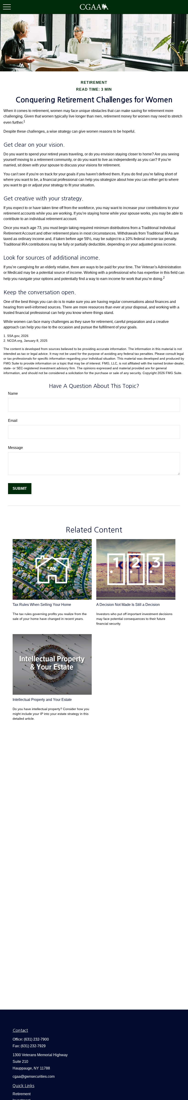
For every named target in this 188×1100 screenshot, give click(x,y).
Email (12, 421)
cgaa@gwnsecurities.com (34, 1076)
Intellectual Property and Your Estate (42, 700)
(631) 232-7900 (36, 1039)
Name (13, 393)
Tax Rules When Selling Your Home (42, 605)
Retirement (21, 1094)
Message (15, 448)
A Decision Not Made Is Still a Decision (128, 605)
